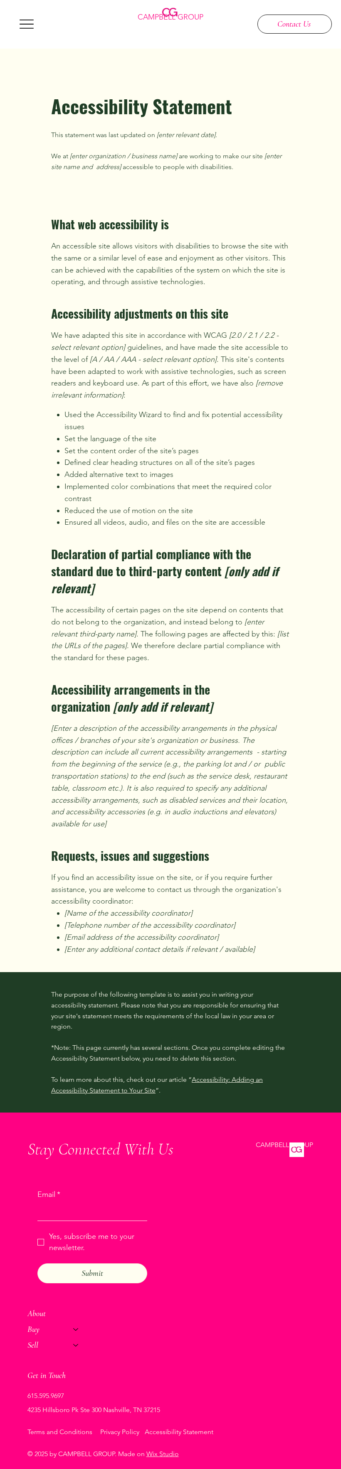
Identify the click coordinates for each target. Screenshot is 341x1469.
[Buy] (76, 1329)
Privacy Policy (119, 1432)
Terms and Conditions (59, 1432)
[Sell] (76, 1345)
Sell (32, 1345)
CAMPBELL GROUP (170, 17)
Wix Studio (162, 1454)
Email (48, 1194)
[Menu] (26, 24)
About (36, 1314)
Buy (33, 1329)
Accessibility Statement (179, 1432)
